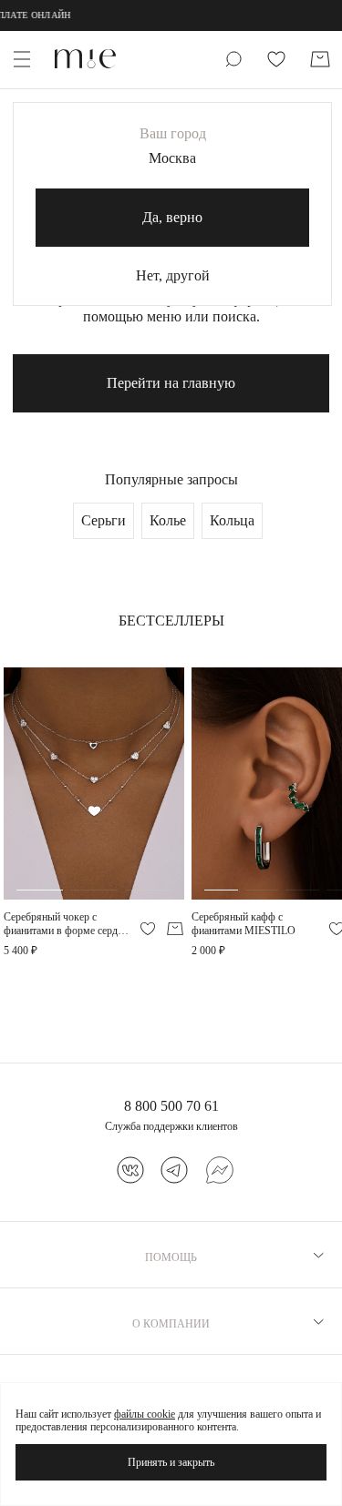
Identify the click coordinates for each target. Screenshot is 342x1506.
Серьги (103, 520)
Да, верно (172, 217)
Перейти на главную (171, 383)
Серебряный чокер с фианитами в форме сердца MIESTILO (66, 924)
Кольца (232, 520)
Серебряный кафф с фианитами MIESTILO (243, 923)
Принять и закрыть (171, 1462)
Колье (168, 520)
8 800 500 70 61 (171, 1106)
